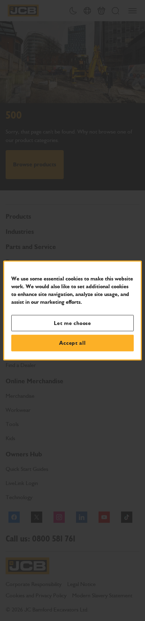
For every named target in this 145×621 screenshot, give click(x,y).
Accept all (72, 343)
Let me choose (72, 323)
